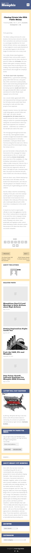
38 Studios (18, 61)
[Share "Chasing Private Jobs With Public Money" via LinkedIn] (19, 242)
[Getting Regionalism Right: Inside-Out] (15, 319)
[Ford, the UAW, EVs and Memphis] (15, 342)
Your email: (6, 441)
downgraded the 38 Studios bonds (12, 116)
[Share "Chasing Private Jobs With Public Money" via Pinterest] (15, 242)
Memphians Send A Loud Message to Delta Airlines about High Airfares (14, 305)
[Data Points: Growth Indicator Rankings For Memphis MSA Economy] (15, 366)
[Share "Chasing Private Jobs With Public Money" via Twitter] (8, 242)
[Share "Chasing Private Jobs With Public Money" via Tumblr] (12, 242)
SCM (10, 23)
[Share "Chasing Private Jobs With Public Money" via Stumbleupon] (26, 242)
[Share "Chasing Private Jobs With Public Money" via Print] (17, 245)
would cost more (19, 88)
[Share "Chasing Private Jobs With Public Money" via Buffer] (22, 242)
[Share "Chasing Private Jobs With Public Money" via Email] (14, 245)
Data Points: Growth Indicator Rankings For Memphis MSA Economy (14, 377)
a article (17, 157)
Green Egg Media (19, 548)
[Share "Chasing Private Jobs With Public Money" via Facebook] (5, 242)
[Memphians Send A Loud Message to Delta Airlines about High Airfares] (15, 293)
